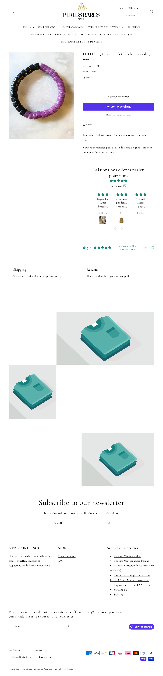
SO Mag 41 (120, 594)
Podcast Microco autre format (131, 560)
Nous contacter (66, 556)
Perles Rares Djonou (25, 669)
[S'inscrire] (109, 523)
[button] (12, 11)
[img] (118, 180)
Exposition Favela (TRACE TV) (133, 585)
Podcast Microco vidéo (127, 556)
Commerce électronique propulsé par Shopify (53, 669)
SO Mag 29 (120, 589)
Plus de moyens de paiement (118, 115)
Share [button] (89, 124)
